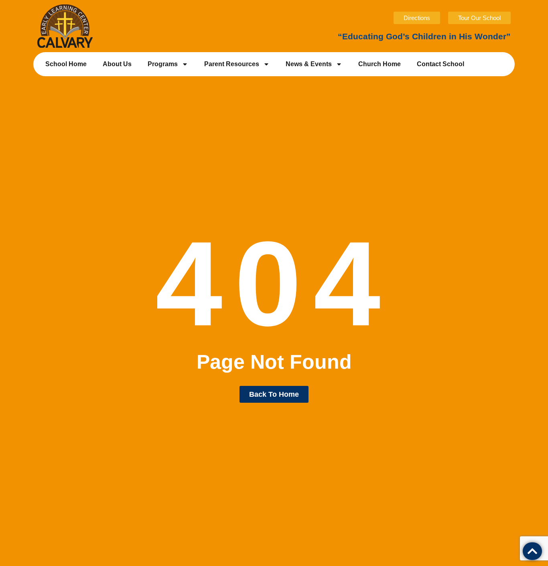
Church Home (379, 64)
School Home (66, 64)
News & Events (309, 64)
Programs (163, 64)
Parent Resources (231, 64)
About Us (117, 64)
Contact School (440, 64)
